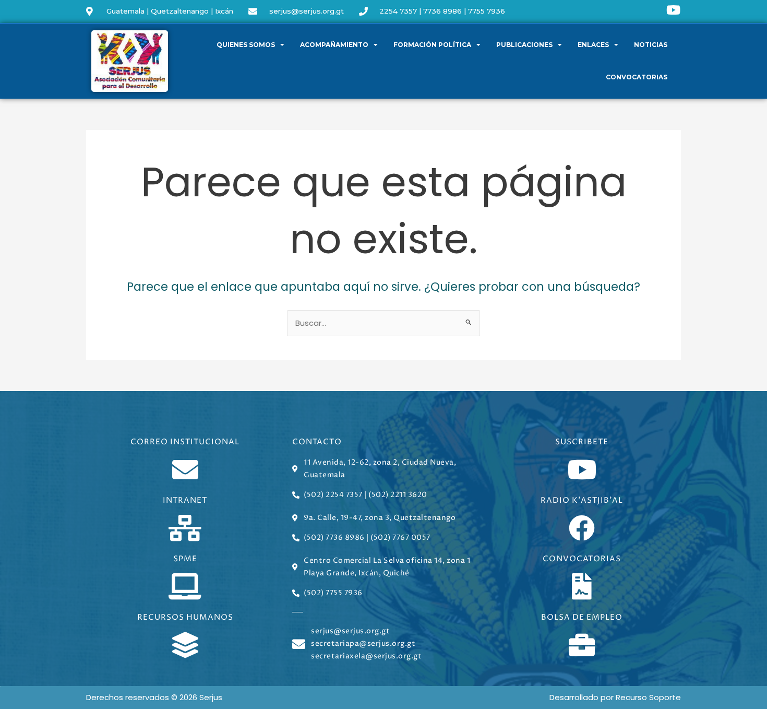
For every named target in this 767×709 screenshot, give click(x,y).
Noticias (650, 45)
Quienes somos (246, 45)
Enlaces (593, 45)
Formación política (432, 45)
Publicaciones (524, 45)
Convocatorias (636, 77)
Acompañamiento (334, 45)
